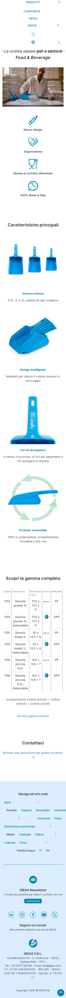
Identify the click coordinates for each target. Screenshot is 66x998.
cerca (23, 842)
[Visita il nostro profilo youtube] (44, 916)
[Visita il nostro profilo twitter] (55, 916)
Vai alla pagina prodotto (33, 716)
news (33, 19)
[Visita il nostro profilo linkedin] (11, 916)
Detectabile (43, 810)
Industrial (60, 810)
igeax (7, 802)
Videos (39, 834)
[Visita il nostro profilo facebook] (33, 916)
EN (47, 850)
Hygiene (26, 810)
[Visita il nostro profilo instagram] (22, 916)
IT (40, 850)
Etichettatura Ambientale (19, 826)
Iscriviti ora (33, 900)
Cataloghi (25, 834)
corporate (32, 12)
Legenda (9, 842)
